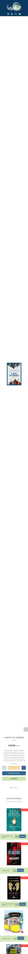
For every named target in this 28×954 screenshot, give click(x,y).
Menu (8, 13)
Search (16, 13)
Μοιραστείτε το (15, 787)
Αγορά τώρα (14, 778)
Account (12, 13)
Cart (20, 13)
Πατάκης (15, 740)
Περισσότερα (14, 763)
